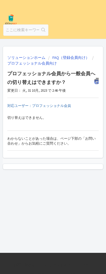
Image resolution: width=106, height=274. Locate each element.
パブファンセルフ (56, 265)
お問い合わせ (24, 265)
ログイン (85, 265)
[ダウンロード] (43, 133)
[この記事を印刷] (96, 81)
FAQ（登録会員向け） (70, 57)
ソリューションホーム (26, 57)
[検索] (43, 30)
